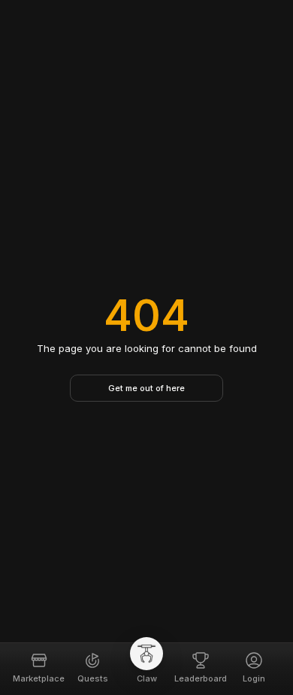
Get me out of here (146, 388)
